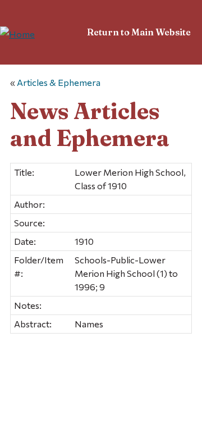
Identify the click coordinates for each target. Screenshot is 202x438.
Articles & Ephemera (58, 82)
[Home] (17, 34)
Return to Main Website (139, 32)
